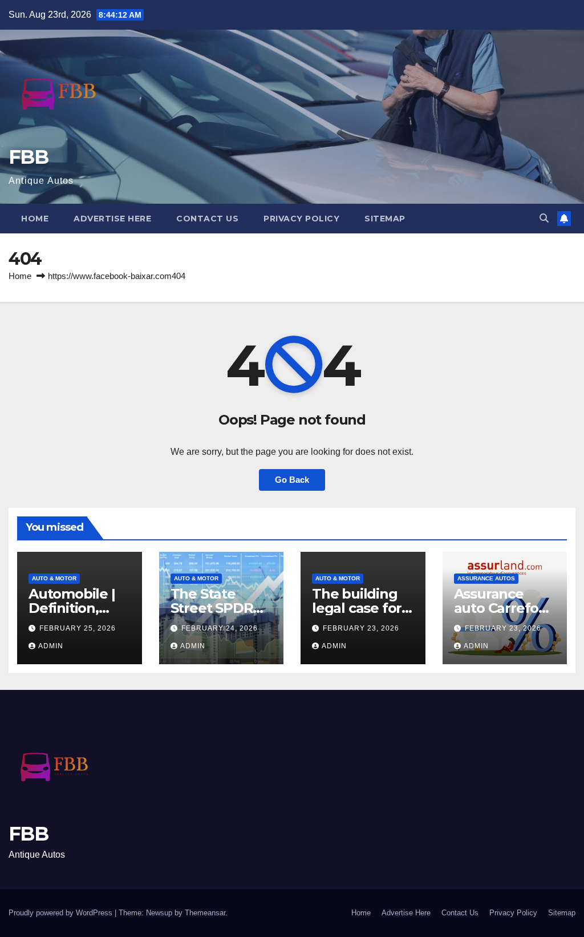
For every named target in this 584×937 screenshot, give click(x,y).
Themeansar (205, 912)
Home (34, 218)
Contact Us (207, 218)
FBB (28, 157)
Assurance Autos (486, 578)
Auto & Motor (54, 578)
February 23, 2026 (361, 628)
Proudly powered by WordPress (62, 912)
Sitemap (384, 218)
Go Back (292, 479)
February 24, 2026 (219, 628)
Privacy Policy (301, 218)
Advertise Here (112, 218)
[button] (544, 218)
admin (50, 646)
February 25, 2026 (77, 628)
